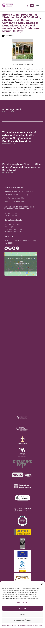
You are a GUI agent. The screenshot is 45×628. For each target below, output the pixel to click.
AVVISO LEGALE (38, 625)
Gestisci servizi (22, 602)
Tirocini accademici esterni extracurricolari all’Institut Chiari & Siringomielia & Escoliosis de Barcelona (19, 137)
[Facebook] (13, 248)
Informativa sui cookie (9, 625)
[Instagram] (17, 248)
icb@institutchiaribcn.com (14, 201)
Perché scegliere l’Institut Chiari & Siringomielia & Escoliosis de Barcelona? (22, 167)
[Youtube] (6, 248)
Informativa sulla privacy (24, 625)
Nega (22, 614)
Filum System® (11, 109)
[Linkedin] (10, 248)
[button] (42, 584)
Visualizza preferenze (22, 620)
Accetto (21, 268)
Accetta (22, 608)
